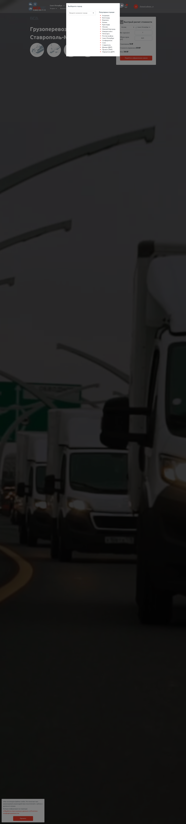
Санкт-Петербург (108, 38)
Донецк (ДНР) (107, 47)
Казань (104, 22)
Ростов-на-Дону (107, 36)
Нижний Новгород (108, 29)
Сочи (104, 43)
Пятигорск (106, 34)
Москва (105, 27)
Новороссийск (107, 31)
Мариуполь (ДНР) (108, 52)
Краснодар (106, 24)
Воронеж (105, 20)
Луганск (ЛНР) (107, 49)
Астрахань (105, 15)
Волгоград (106, 18)
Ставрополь (106, 45)
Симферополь (107, 40)
